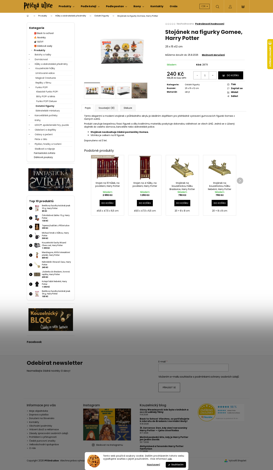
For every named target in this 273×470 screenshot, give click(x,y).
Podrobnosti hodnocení (209, 23)
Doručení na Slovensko (41, 418)
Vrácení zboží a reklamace (44, 429)
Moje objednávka (38, 411)
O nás (32, 448)
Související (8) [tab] (107, 108)
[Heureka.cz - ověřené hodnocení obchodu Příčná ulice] (221, 412)
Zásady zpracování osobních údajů (48, 433)
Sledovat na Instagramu (109, 445)
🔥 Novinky (40, 37)
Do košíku (233, 75)
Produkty (39, 50)
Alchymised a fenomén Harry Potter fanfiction (162, 447)
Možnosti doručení (213, 55)
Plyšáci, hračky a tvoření (48, 144)
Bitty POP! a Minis (45, 96)
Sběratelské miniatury (48, 110)
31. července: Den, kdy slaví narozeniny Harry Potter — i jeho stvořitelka (163, 429)
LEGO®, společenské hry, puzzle (52, 125)
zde (170, 458)
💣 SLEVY (39, 41)
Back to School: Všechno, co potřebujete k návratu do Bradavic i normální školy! (164, 420)
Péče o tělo (41, 139)
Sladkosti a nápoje (45, 148)
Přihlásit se (169, 387)
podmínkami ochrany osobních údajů (217, 376)
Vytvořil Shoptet (237, 460)
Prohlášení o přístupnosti (43, 437)
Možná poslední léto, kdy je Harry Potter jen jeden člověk (164, 438)
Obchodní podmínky (40, 425)
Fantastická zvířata (44, 153)
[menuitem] (66, 6)
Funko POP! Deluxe (46, 101)
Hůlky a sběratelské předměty (51, 64)
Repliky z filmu (43, 82)
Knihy (38, 120)
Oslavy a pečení (44, 134)
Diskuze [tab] (128, 108)
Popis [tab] (88, 108)
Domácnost (41, 59)
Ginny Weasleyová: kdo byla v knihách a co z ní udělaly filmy (164, 411)
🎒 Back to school (44, 33)
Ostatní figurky (45, 106)
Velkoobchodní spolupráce (44, 444)
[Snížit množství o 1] (197, 75)
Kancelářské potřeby (46, 115)
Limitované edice (45, 73)
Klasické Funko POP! (47, 91)
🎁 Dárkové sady (43, 46)
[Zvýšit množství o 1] (212, 75)
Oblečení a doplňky (45, 129)
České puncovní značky (42, 440)
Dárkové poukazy (43, 157)
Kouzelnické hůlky (45, 68)
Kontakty (34, 422)
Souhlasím (177, 464)
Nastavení (153, 464)
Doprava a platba (38, 414)
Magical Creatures (46, 78)
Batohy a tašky (43, 54)
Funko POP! (42, 87)
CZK (203, 6)
